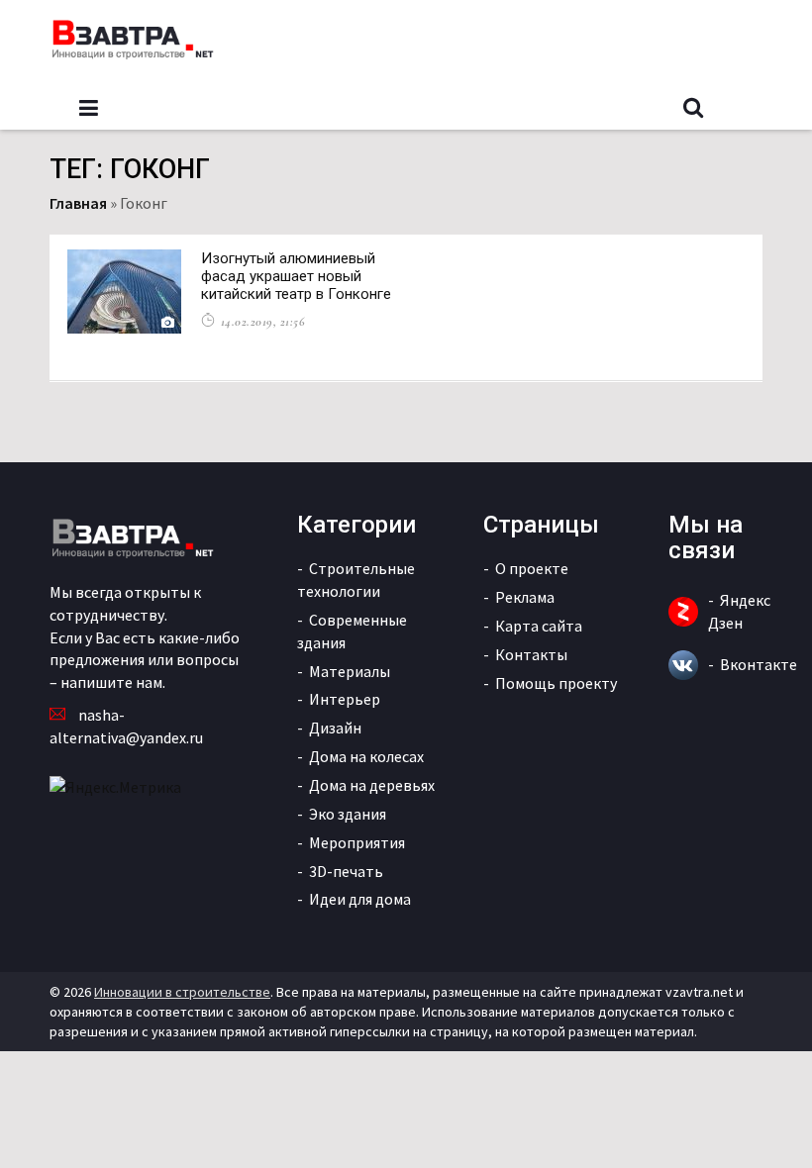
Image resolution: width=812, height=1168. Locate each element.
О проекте (531, 568)
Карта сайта (538, 625)
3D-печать (346, 871)
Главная (78, 203)
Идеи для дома (360, 899)
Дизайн (335, 727)
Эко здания (347, 814)
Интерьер (344, 699)
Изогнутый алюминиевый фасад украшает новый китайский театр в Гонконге (296, 276)
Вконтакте (758, 664)
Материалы (349, 671)
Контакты (531, 654)
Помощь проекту (556, 683)
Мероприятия (357, 842)
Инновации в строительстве (182, 992)
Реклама (525, 597)
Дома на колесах (366, 756)
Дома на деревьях (372, 785)
